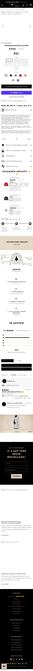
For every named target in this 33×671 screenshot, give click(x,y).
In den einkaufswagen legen (17, 86)
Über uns (16, 599)
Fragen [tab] (20, 361)
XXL (16, 68)
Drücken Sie (16, 614)
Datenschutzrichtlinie (16, 647)
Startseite (3, 9)
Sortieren (14, 375)
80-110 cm (13, 184)
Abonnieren (16, 476)
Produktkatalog (16, 628)
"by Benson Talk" (16, 609)
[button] (23, 5)
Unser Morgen (16, 601)
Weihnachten (16, 630)
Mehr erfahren (5, 535)
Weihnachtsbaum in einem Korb (13, 574)
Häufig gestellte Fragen (17, 650)
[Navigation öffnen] (2, 5)
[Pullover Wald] (15, 75)
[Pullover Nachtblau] (18, 80)
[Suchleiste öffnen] (27, 5)
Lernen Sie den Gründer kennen (16, 606)
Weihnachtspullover (10, 9)
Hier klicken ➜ (23, 2)
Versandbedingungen (16, 645)
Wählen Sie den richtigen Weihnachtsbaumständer (11, 522)
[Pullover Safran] (13, 80)
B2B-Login (16, 625)
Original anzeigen (23, 395)
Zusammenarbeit (16, 611)
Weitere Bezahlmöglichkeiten (16, 97)
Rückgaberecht (17, 642)
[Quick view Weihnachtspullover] (6, 184)
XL (14, 212)
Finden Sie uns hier (16, 623)
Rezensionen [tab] (7, 361)
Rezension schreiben (18, 369)
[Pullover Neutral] (25, 75)
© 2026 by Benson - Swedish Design (16, 666)
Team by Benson (16, 604)
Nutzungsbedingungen (16, 640)
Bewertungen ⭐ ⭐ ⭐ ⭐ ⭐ (16, 596)
